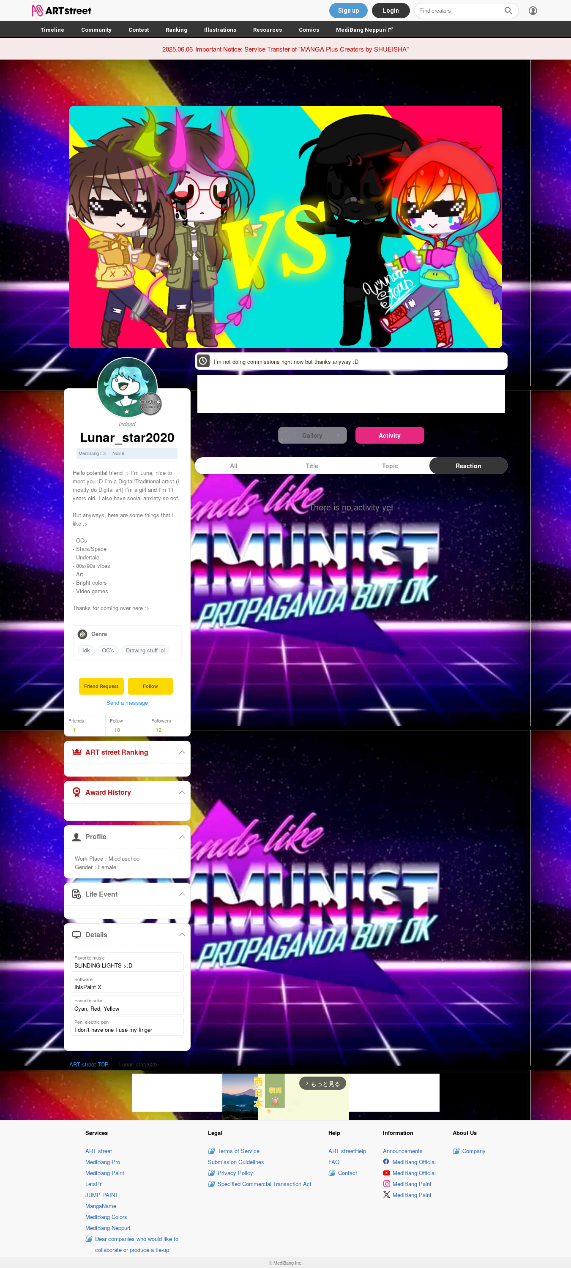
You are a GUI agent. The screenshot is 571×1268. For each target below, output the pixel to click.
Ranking (176, 30)
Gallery (312, 435)
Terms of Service (239, 1151)
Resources (267, 30)
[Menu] (533, 10)
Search (508, 10)
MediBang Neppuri (369, 30)
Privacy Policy (235, 1173)
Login (391, 10)
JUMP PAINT (101, 1195)
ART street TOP (89, 1064)
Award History (108, 792)
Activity (390, 435)
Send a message (127, 702)
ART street (98, 1151)
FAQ (333, 1162)
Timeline (52, 30)
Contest (138, 30)
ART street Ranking (116, 752)
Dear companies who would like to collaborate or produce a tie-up (136, 1244)
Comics (309, 30)
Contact (347, 1173)
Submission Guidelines (236, 1162)
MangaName (100, 1206)
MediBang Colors (106, 1217)
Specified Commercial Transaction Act (264, 1184)
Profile (96, 836)
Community (96, 30)
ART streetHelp (347, 1151)
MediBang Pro (102, 1162)
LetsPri (94, 1184)
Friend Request (101, 686)
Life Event (101, 894)
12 (158, 730)
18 (117, 730)
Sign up (348, 10)
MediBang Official (414, 1162)
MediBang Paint (104, 1173)
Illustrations (220, 30)
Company (474, 1151)
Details (96, 934)
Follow (150, 686)
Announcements (403, 1151)
